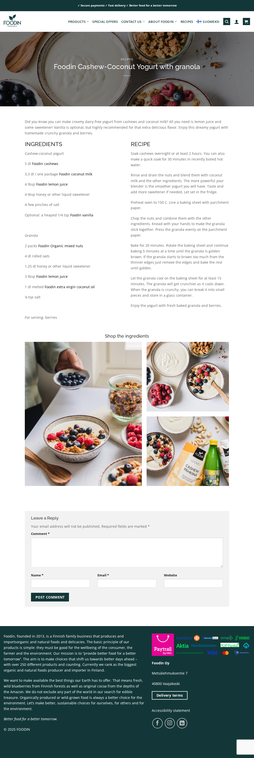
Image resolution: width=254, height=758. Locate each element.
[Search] (226, 21)
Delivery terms (170, 695)
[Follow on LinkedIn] (182, 723)
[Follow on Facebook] (157, 723)
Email (103, 575)
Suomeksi (211, 21)
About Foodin (161, 21)
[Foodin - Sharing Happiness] (28, 21)
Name (37, 575)
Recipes (187, 21)
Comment (40, 533)
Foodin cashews (45, 163)
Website (170, 575)
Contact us (131, 21)
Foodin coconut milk (75, 174)
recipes (127, 59)
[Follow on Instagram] (170, 723)
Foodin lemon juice (52, 184)
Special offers (105, 21)
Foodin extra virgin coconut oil (70, 286)
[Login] (236, 21)
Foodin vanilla (81, 215)
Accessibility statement (171, 710)
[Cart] (246, 21)
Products (77, 21)
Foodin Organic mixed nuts (60, 245)
